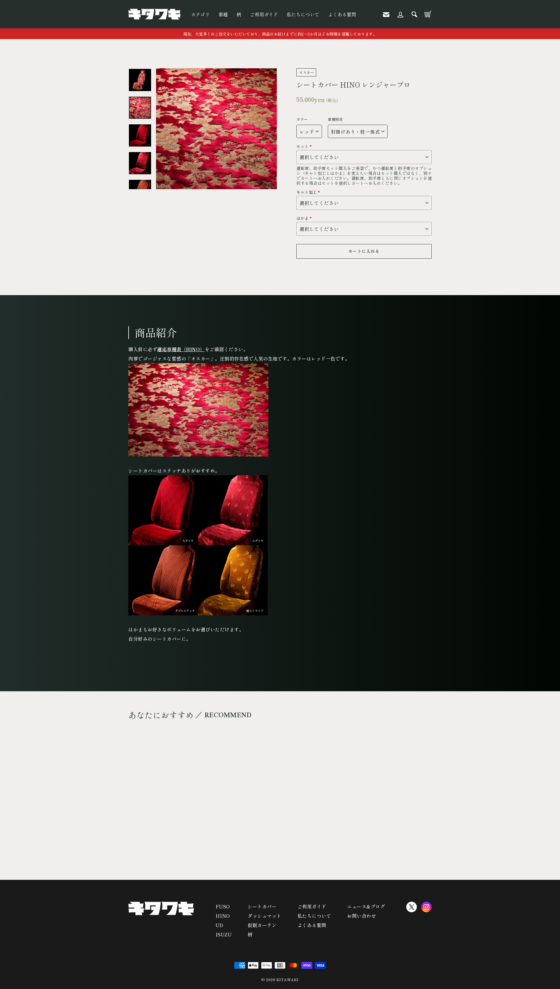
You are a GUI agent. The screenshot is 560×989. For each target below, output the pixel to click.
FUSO (223, 906)
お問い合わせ (361, 915)
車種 (223, 14)
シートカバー (262, 906)
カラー (302, 119)
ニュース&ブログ (366, 906)
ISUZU (224, 934)
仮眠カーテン (262, 925)
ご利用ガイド (264, 14)
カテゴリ (200, 14)
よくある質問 (342, 14)
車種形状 (335, 119)
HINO (223, 915)
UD (219, 925)
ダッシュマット (264, 915)
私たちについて (303, 14)
